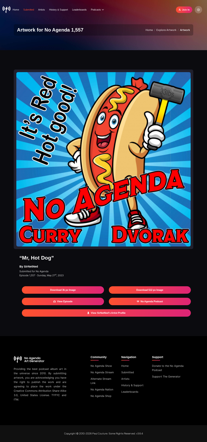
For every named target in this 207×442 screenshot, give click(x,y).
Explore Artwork (166, 30)
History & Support (58, 9)
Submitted (28, 9)
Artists (41, 9)
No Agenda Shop (101, 396)
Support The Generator (166, 376)
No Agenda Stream (102, 372)
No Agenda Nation (102, 389)
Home (16, 9)
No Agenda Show (101, 365)
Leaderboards (79, 9)
